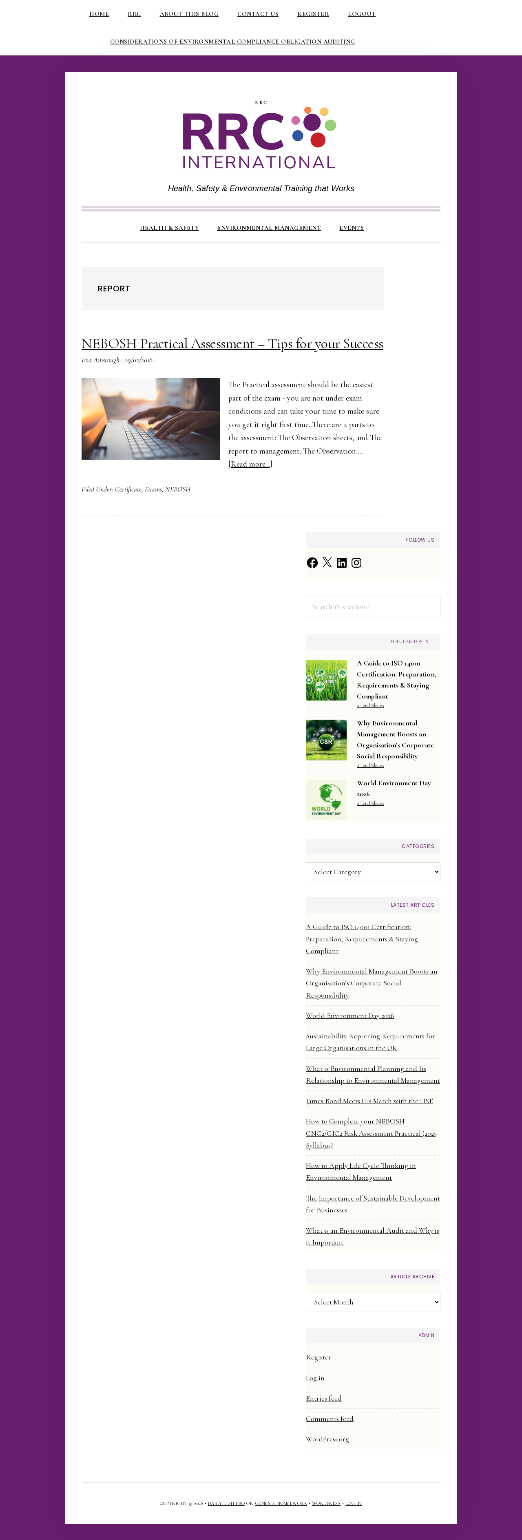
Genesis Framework (281, 1503)
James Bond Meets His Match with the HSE (369, 1100)
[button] (382, 221)
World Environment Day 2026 (350, 1015)
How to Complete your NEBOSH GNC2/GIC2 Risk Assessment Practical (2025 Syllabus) (371, 1133)
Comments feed (330, 1418)
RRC (261, 103)
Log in (315, 1377)
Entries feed (324, 1398)
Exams (153, 489)
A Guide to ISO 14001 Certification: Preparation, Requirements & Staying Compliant (362, 938)
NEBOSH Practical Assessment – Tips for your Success (232, 343)
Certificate (128, 489)
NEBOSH (177, 489)
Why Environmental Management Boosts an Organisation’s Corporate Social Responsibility (372, 983)
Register (318, 1357)
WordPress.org (327, 1438)
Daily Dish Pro (226, 1503)
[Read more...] (250, 464)
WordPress (326, 1503)
